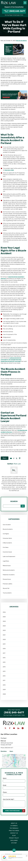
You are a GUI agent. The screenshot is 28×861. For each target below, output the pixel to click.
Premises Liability (7, 583)
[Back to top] (14, 850)
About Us (14, 823)
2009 (4, 689)
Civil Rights (6, 533)
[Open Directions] (14, 754)
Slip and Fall (6, 588)
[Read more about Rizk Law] (14, 467)
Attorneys (14, 825)
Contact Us (14, 833)
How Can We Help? (9, 799)
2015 (4, 662)
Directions (4, 751)
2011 (4, 680)
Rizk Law (17, 464)
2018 (4, 648)
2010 (4, 685)
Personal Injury (7, 579)
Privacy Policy (14, 838)
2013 (4, 671)
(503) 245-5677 (9, 747)
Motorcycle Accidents (9, 570)
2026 (4, 612)
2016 (4, 657)
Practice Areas (14, 830)
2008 (4, 694)
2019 (4, 644)
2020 (4, 639)
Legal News (6, 561)
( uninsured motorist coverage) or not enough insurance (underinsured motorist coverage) (11, 359)
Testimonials (14, 828)
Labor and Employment (9, 556)
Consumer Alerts (7, 538)
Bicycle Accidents (21, 40)
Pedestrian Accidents (9, 574)
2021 (4, 635)
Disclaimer (14, 840)
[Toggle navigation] (25, 2)
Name (5, 778)
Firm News (5, 547)
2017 (4, 653)
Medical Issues (7, 565)
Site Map (14, 843)
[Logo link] (11, 2)
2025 (4, 616)
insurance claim (9, 170)
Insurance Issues (7, 552)
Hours (11, 751)
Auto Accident (7, 524)
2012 (4, 676)
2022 (4, 630)
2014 (4, 666)
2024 (4, 621)
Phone (5, 792)
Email (5, 785)
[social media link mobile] (5, 728)
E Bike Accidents (7, 543)
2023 (4, 626)
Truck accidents (7, 593)
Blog (14, 835)
